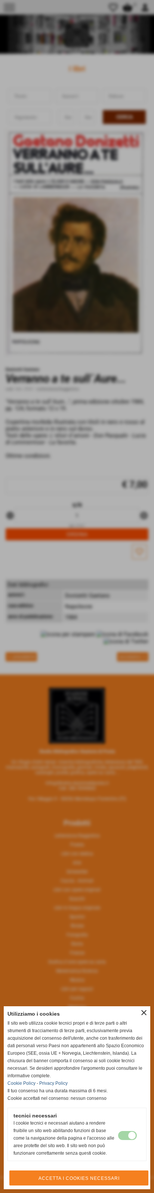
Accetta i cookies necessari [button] (79, 1178)
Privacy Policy (53, 1083)
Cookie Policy (21, 1083)
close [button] (143, 1012)
